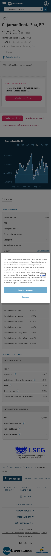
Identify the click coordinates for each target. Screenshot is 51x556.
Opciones (25, 297)
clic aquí (42, 275)
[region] (25, 278)
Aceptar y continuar (25, 290)
